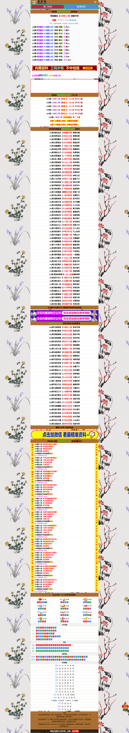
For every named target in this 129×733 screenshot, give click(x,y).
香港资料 (81, 6)
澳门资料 (47, 6)
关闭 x (125, 710)
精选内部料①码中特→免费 (64, 731)
